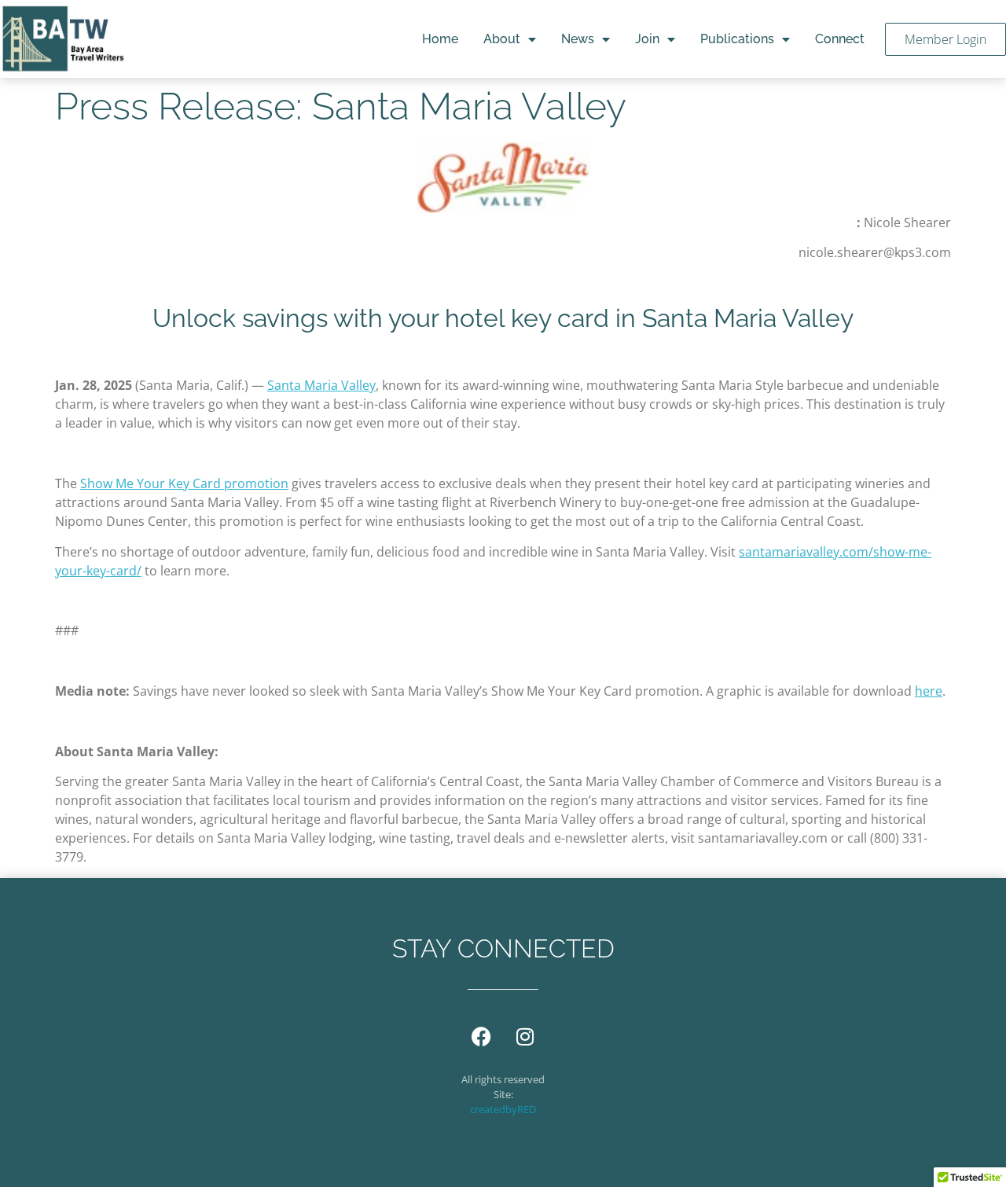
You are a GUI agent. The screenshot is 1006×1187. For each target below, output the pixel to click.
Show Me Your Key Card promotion (184, 483)
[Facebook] (481, 1037)
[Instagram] (525, 1037)
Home (440, 38)
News (577, 38)
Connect (840, 38)
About (501, 38)
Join (647, 38)
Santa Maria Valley (321, 385)
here (928, 691)
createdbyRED (503, 1109)
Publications (737, 38)
